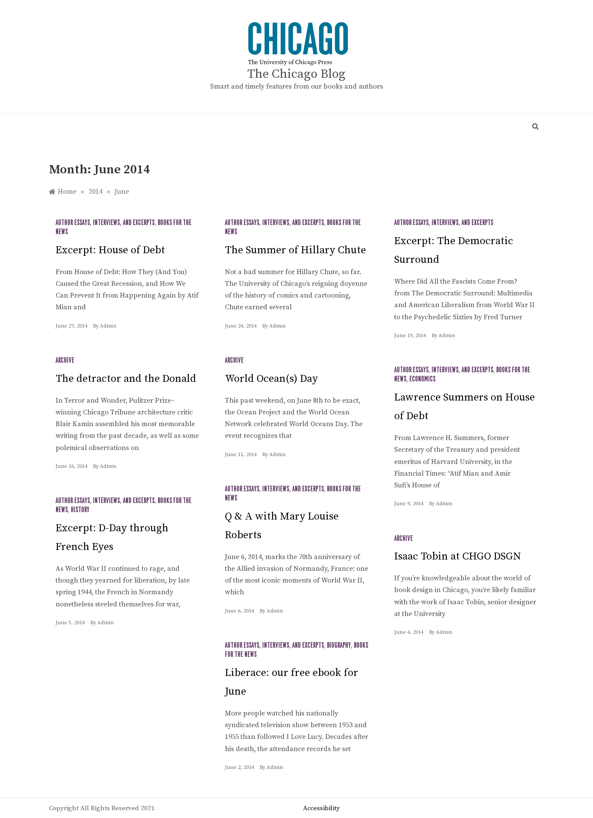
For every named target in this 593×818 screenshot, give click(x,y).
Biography (339, 645)
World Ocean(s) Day (271, 378)
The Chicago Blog (296, 74)
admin (108, 326)
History (80, 510)
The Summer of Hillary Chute (295, 250)
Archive (65, 360)
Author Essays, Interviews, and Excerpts (105, 222)
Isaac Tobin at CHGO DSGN (457, 556)
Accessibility (321, 808)
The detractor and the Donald (126, 378)
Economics (422, 379)
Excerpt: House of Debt (110, 250)
